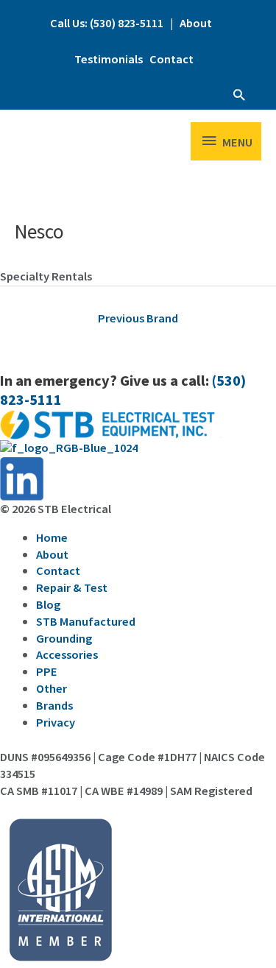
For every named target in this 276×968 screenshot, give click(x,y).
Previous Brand (138, 319)
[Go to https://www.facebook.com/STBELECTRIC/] (138, 447)
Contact (171, 59)
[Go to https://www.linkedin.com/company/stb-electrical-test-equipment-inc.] (138, 479)
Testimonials (108, 59)
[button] (239, 94)
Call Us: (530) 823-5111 (106, 23)
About (196, 23)
